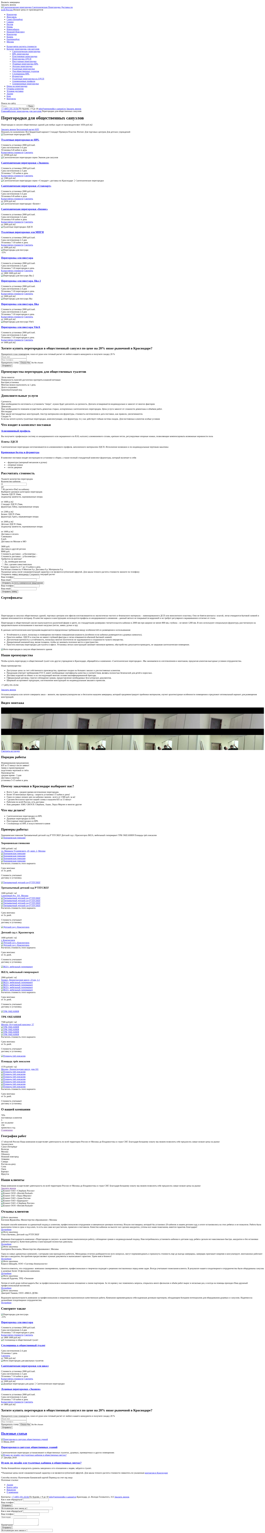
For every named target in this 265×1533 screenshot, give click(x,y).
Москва (10, 42)
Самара (10, 22)
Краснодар (12, 14)
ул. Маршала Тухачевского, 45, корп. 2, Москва (23, 851)
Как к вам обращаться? (12, 1499)
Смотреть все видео (10, 751)
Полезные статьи (14, 1433)
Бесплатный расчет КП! (28, 129)
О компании (12, 1492)
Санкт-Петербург (15, 19)
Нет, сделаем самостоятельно (18, 564)
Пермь (10, 27)
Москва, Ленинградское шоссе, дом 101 (20, 1069)
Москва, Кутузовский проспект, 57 (17, 1024)
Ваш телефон (7, 577)
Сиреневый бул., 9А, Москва (14, 895)
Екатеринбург (13, 39)
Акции (10, 1485)
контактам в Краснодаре (156, 1473)
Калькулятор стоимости (12, 152)
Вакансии (11, 1490)
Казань (10, 37)
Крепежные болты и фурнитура (20, 452)
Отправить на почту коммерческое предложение (22, 583)
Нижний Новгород (16, 32)
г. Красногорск (8, 940)
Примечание (7, 1525)
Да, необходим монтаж (15, 561)
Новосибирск (13, 29)
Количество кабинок (11, 481)
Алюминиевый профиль (15, 430)
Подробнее (6, 1229)
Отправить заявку (9, 592)
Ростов (10, 24)
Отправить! (7, 366)
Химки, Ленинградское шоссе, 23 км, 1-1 (20, 980)
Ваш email (5, 580)
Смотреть (28, 152)
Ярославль (12, 17)
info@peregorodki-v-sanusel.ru (52, 109)
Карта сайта (12, 1487)
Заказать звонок (73, 109)
